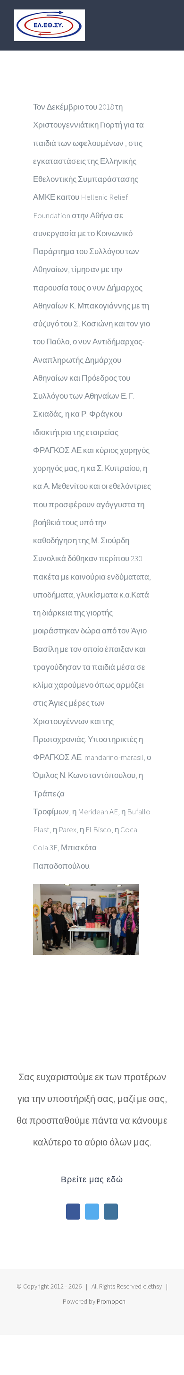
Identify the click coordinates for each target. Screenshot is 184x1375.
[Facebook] (73, 1212)
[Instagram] (111, 1212)
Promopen (111, 1301)
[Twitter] (92, 1212)
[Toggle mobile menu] (166, 20)
